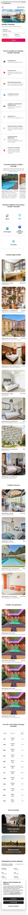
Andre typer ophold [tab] (19, 864)
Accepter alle (13, 899)
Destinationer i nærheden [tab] (7, 864)
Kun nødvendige (13, 902)
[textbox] (7, 36)
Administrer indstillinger (13, 906)
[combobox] (13, 31)
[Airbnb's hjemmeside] (3, 7)
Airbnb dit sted (21, 7)
